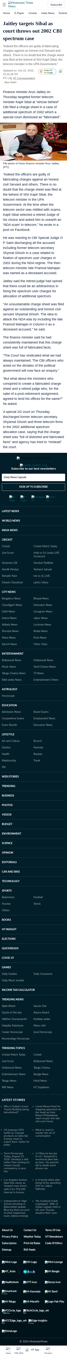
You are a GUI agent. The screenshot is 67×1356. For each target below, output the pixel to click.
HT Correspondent (24, 78)
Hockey (6, 919)
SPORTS (7, 905)
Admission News (11, 727)
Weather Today (32, 1251)
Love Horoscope (43, 1047)
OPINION (7, 867)
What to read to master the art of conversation (45, 1147)
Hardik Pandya (10, 584)
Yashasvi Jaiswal (43, 584)
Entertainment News (13, 1089)
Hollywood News (43, 675)
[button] (4, 4)
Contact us (30, 1245)
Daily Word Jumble (13, 995)
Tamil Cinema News (45, 682)
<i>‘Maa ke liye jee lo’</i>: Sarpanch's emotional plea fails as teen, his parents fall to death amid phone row (47, 1176)
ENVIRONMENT (11, 848)
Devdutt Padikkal (43, 578)
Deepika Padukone (12, 1040)
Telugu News (9, 1096)
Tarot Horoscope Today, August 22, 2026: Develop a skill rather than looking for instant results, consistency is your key (17, 1177)
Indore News (9, 633)
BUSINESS (8, 810)
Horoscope (8, 711)
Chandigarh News (12, 620)
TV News (39, 688)
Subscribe (56, 4)
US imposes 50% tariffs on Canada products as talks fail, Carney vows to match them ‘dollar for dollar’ (16, 1152)
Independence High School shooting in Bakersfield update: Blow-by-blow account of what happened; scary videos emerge (16, 1223)
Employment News (44, 733)
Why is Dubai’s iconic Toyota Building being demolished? (16, 1124)
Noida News (41, 646)
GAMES (6, 982)
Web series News (12, 695)
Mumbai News (10, 646)
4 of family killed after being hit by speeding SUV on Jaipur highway (47, 1199)
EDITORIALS (9, 877)
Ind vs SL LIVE (42, 591)
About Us (7, 1245)
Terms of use (52, 1245)
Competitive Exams (13, 733)
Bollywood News (11, 675)
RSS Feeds (29, 1264)
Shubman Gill (9, 578)
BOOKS (6, 935)
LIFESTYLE (8, 749)
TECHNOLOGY (11, 896)
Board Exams (41, 727)
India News (47, 13)
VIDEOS (7, 829)
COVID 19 (8, 973)
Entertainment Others (46, 695)
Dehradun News (43, 620)
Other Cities (40, 659)
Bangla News (41, 1089)
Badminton (8, 912)
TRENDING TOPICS (13, 1063)
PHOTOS (7, 820)
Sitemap (6, 1264)
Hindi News (40, 1096)
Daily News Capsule (15, 492)
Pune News (40, 652)
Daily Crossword (43, 989)
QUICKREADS (10, 963)
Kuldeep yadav (42, 1034)
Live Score (8, 568)
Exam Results (9, 740)
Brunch (38, 756)
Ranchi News (9, 659)
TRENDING (8, 801)
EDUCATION (9, 720)
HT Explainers (41, 1102)
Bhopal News (41, 613)
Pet (4, 782)
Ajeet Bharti (8, 1021)
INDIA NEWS (10, 545)
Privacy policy (10, 1251)
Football (38, 912)
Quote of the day (12, 1027)
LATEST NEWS (10, 526)
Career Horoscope (12, 1047)
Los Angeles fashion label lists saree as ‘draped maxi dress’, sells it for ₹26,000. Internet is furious (16, 1201)
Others (6, 925)
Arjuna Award (41, 1027)
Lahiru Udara (41, 597)
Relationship (9, 775)
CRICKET (7, 555)
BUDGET (7, 839)
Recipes (38, 769)
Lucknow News (42, 639)
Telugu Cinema (42, 1082)
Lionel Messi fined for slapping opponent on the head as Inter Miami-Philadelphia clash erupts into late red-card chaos (48, 1129)
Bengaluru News (11, 613)
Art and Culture (11, 756)
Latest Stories (13, 1114)
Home (6, 13)
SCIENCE (7, 858)
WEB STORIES (10, 791)
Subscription (9, 1258)
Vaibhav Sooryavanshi (14, 1034)
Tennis (37, 919)
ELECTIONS (9, 954)
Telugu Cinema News (14, 688)
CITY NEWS (9, 607)
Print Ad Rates (32, 1258)
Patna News (9, 652)
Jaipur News (41, 633)
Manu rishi (40, 1040)
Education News (43, 740)
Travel (37, 775)
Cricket (33, 13)
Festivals (38, 762)
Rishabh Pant (9, 591)
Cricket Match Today (45, 561)
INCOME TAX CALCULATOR (18, 1005)
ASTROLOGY (9, 704)
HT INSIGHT (9, 944)
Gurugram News (43, 626)
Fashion (6, 762)
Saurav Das (40, 1021)
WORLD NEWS (11, 535)
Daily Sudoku (9, 989)
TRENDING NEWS (13, 1014)
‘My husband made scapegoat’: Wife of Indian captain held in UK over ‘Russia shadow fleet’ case (47, 1221)
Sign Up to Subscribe (33, 502)
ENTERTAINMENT (12, 668)
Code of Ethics (53, 1258)
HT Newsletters (54, 1251)
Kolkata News (9, 639)
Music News (9, 682)
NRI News (8, 1102)
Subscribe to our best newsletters (33, 483)
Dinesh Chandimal (12, 597)
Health (5, 769)
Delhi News (8, 626)
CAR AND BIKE (11, 886)
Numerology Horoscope (15, 1053)
